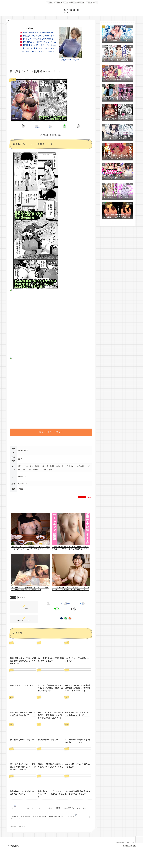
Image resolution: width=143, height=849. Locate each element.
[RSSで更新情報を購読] (70, 618)
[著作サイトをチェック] (61, 618)
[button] (78, 126)
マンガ (14, 597)
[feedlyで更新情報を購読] (65, 618)
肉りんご (22, 597)
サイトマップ (130, 842)
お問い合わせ (119, 842)
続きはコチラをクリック (50, 432)
